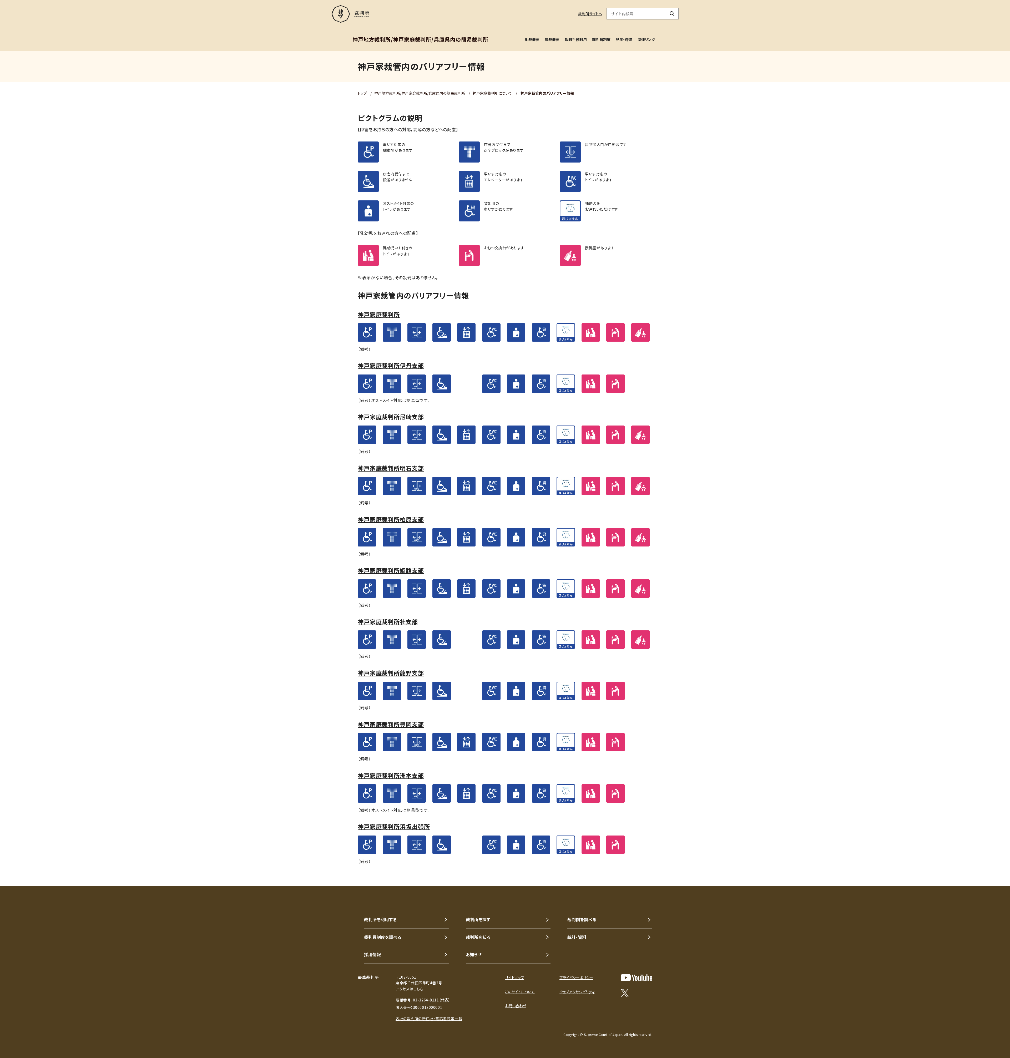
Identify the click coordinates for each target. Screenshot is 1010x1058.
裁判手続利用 (576, 39)
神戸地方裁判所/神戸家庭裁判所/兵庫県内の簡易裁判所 (419, 93)
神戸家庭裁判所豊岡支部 (391, 724)
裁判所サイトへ (590, 13)
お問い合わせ (515, 1005)
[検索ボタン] (672, 13)
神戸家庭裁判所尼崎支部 (391, 416)
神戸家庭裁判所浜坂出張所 (394, 826)
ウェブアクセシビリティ (577, 991)
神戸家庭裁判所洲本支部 (391, 775)
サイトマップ (514, 977)
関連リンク (646, 39)
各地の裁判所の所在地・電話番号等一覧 (429, 1018)
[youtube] (636, 977)
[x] (625, 993)
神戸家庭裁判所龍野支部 (391, 673)
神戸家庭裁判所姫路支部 (391, 570)
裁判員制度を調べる (382, 937)
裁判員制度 (601, 39)
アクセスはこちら (409, 988)
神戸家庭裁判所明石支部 (391, 468)
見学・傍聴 (624, 39)
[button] (991, 866)
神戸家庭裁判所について (492, 93)
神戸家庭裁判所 (379, 314)
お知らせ (474, 954)
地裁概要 (532, 39)
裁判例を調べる (581, 919)
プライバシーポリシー (576, 977)
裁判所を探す (478, 919)
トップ (363, 93)
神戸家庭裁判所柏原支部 (391, 519)
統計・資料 (576, 937)
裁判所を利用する (380, 919)
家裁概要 (552, 39)
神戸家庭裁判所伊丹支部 (391, 365)
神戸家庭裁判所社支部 (388, 621)
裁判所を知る (478, 937)
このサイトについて (520, 991)
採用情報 (372, 954)
